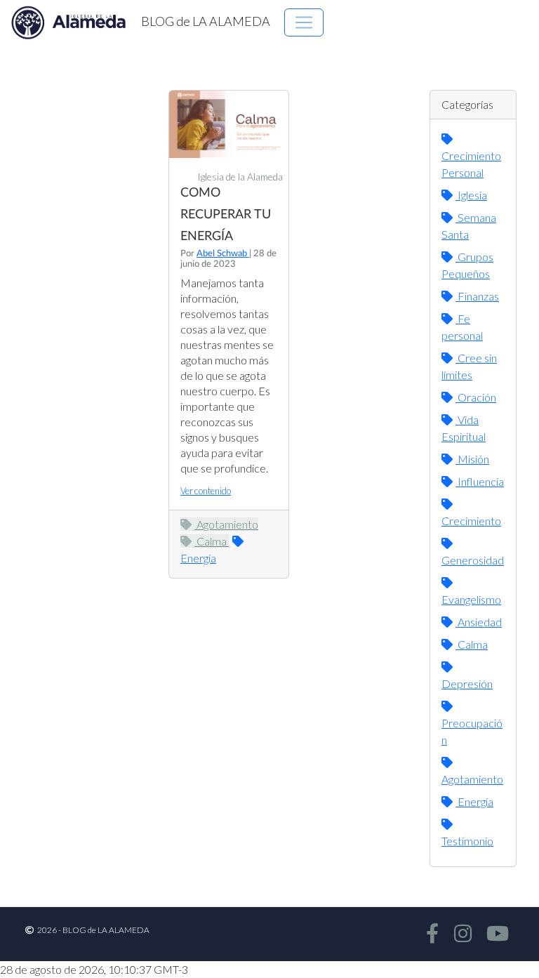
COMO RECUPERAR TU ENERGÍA (225, 215)
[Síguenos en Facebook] (430, 934)
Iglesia (471, 194)
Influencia (479, 481)
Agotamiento (226, 524)
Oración (475, 397)
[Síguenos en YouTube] (495, 934)
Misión (472, 458)
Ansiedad (478, 621)
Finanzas (477, 296)
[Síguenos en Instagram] (460, 934)
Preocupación (472, 731)
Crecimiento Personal (471, 164)
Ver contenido (205, 490)
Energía (474, 801)
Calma (211, 541)
